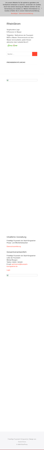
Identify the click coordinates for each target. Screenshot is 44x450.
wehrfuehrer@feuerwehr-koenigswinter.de (17, 265)
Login (8, 270)
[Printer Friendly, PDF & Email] (12, 45)
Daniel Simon (22, 442)
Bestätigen (14, 13)
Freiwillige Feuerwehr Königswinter (18, 439)
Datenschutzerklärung (14, 246)
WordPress (24, 444)
